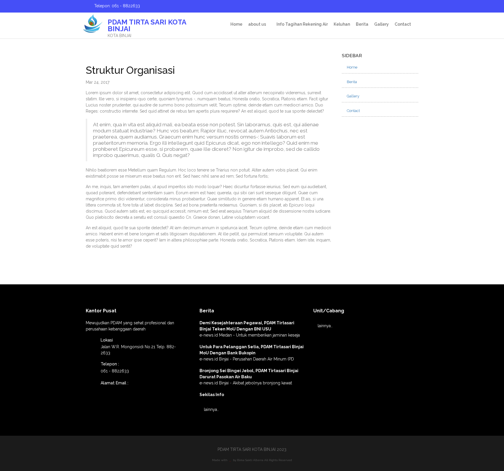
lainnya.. (211, 409)
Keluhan (342, 24)
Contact (403, 24)
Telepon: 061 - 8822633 (116, 5)
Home (236, 24)
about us (257, 24)
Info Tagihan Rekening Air (302, 24)
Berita (362, 24)
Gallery (381, 24)
